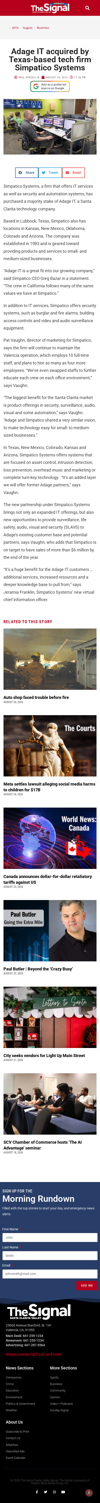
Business (43, 28)
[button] (12, 8)
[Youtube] (63, 1492)
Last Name (10, 1247)
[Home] (6, 28)
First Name (10, 1229)
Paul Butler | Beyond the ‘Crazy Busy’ (38, 968)
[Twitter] (45, 1492)
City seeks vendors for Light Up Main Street (44, 1055)
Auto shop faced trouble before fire (36, 697)
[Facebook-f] (36, 1492)
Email (6, 1265)
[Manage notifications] (89, 1492)
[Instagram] (54, 1492)
